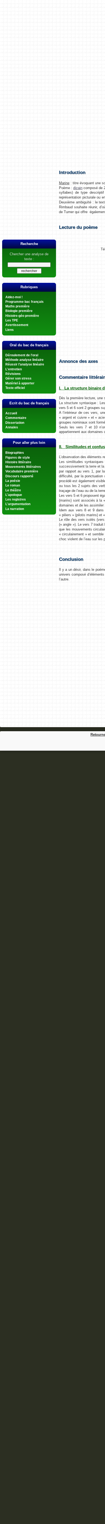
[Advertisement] (52, 91)
